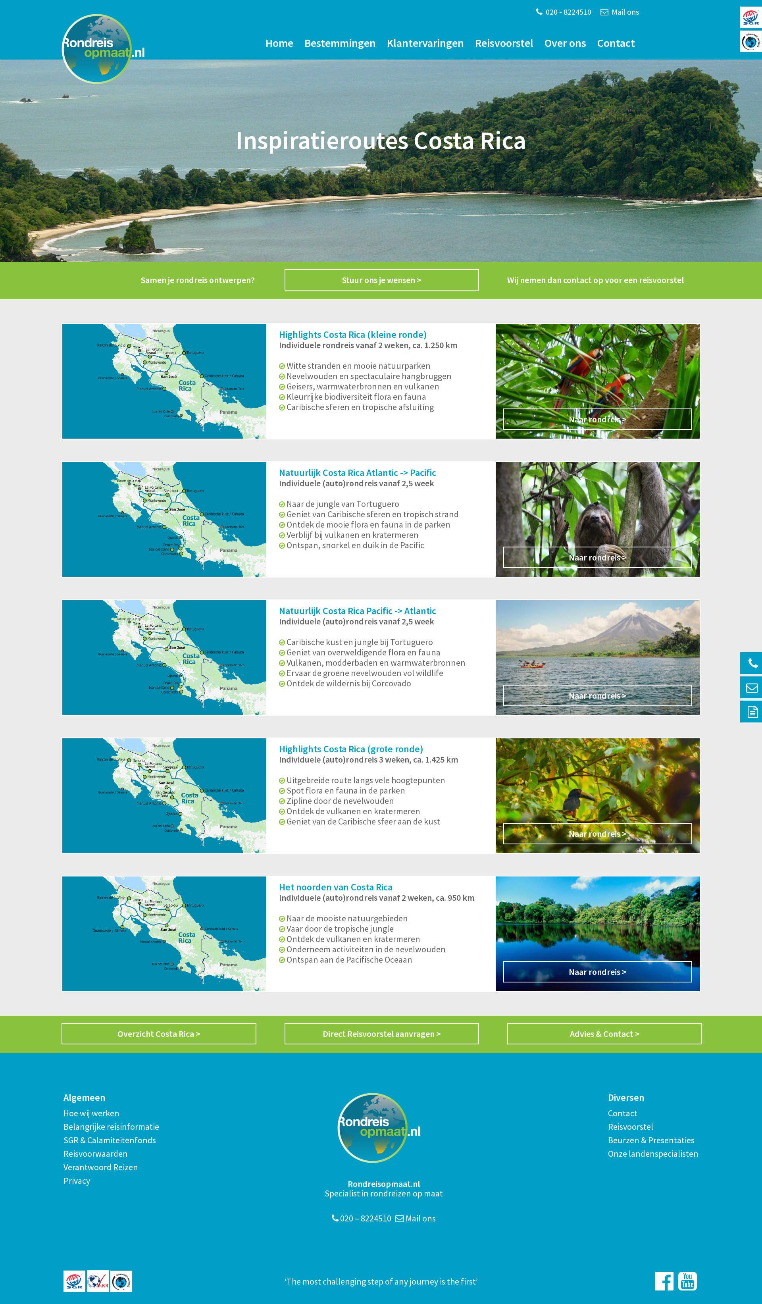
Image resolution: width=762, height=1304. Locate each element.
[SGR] (74, 1281)
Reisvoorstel (504, 43)
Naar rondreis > (598, 419)
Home (279, 43)
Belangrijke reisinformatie (111, 1126)
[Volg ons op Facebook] (664, 1281)
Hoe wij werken (91, 1113)
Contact (616, 43)
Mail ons (624, 12)
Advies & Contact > (605, 1033)
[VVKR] (98, 1281)
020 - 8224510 (567, 12)
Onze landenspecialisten (653, 1153)
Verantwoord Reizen (101, 1167)
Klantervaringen (425, 43)
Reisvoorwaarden (96, 1153)
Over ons (565, 43)
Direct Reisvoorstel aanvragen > (382, 1033)
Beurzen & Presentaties (651, 1140)
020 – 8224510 (365, 1218)
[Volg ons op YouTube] (687, 1281)
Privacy (77, 1180)
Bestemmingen (340, 43)
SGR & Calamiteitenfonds (110, 1140)
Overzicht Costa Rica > (158, 1033)
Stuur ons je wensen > (381, 279)
